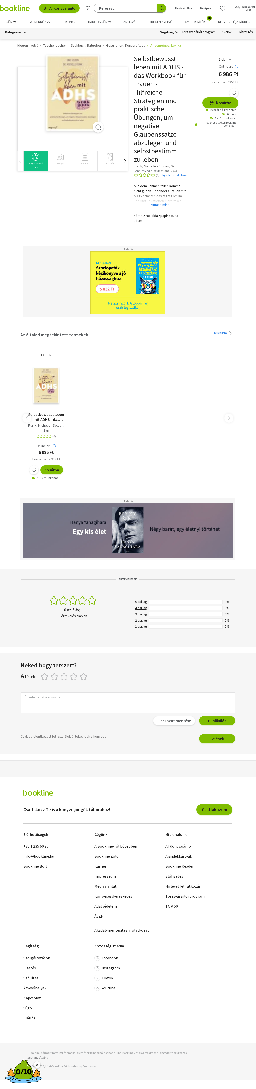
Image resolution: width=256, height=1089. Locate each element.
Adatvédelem (105, 906)
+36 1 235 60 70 (36, 846)
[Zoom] (98, 127)
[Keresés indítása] (161, 8)
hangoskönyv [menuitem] (99, 22)
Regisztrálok (183, 8)
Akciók (227, 32)
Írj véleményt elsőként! (177, 175)
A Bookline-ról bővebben (115, 846)
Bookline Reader (180, 866)
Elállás (29, 1017)
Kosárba (224, 103)
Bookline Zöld (106, 856)
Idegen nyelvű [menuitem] (161, 22)
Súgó (28, 1007)
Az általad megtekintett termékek (54, 335)
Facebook (110, 957)
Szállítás (31, 977)
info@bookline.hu (39, 856)
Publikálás (217, 720)
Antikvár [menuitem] (131, 22)
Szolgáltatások (37, 957)
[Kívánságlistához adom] (234, 92)
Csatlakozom (214, 809)
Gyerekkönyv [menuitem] (39, 22)
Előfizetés (245, 32)
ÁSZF (98, 916)
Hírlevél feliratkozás (183, 886)
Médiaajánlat (105, 886)
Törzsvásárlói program (199, 32)
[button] (125, 161)
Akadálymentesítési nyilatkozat (121, 930)
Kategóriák (13, 32)
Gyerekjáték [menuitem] (198, 20)
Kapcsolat (32, 997)
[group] (36, 161)
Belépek (205, 8)
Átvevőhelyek (35, 987)
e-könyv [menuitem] (69, 22)
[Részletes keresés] (88, 8)
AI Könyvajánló (63, 8)
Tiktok (107, 977)
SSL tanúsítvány (38, 1057)
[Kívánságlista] (222, 8)
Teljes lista (221, 332)
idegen (46, 355)
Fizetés (30, 967)
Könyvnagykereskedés (113, 896)
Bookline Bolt (36, 866)
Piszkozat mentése (174, 720)
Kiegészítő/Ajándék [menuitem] (234, 22)
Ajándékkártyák (179, 856)
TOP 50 (172, 906)
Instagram (111, 967)
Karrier (100, 866)
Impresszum (105, 876)
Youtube (109, 987)
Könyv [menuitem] (11, 22)
